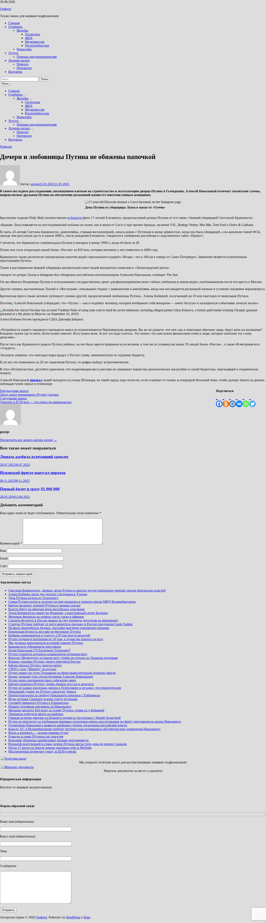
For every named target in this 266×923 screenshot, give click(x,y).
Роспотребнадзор (37, 45)
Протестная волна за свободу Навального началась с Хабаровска (54, 695)
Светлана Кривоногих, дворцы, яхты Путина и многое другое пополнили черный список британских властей (86, 590)
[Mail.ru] (232, 400)
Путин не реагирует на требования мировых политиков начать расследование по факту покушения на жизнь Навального (94, 721)
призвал (35, 380)
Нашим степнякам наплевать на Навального (39, 706)
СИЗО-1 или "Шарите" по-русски (32, 669)
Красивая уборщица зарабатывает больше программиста (48, 740)
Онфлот (5, 9)
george (35, 184)
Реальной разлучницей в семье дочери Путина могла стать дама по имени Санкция (67, 744)
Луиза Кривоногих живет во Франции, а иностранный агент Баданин (58, 613)
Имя (3, 550)
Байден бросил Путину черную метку (35, 665)
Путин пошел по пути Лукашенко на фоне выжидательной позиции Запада (62, 673)
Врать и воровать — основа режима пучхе (38, 732)
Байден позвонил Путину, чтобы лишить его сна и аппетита (51, 684)
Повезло (22, 64)
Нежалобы (24, 49)
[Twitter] (252, 400)
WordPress (73, 917)
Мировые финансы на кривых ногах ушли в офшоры (46, 616)
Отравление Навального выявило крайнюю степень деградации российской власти (67, 725)
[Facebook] (219, 400)
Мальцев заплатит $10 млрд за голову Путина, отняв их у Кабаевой (56, 710)
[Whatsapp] (246, 400)
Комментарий (11, 543)
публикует (75, 218)
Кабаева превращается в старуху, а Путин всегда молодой (49, 635)
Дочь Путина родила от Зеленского (33, 598)
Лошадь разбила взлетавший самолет (34, 456)
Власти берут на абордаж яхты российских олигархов (46, 609)
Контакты (15, 71)
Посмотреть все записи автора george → (28, 440)
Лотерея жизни (19, 60)
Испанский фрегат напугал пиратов (32, 472)
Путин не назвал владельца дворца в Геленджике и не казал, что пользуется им (64, 688)
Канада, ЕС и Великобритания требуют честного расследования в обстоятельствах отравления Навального (84, 729)
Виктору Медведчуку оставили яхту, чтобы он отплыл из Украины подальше (63, 658)
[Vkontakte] (239, 400)
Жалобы (22, 30)
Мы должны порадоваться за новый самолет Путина (45, 643)
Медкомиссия (34, 41)
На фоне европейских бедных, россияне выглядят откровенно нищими (58, 628)
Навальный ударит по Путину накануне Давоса (42, 691)
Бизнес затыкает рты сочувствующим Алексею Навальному (50, 676)
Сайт (3, 566)
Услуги (13, 53)
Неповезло (24, 68)
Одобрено (15, 27)
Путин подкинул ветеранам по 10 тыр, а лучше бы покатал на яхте (55, 639)
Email (4, 558)
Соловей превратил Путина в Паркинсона (38, 703)
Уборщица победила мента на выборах (35, 714)
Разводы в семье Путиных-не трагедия (35, 736)
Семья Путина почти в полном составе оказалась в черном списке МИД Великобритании (72, 601)
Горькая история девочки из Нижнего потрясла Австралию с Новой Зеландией (64, 718)
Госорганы (32, 34)
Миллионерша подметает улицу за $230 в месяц (42, 751)
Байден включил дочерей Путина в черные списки (44, 605)
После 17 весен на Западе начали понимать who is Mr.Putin (49, 747)
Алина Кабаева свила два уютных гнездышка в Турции (47, 594)
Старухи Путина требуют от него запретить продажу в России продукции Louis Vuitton (70, 624)
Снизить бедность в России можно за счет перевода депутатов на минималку (63, 620)
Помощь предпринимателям (37, 56)
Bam (87, 917)
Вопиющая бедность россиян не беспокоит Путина (44, 631)
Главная (14, 23)
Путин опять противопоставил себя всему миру (42, 680)
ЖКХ (29, 38)
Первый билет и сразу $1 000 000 (30, 489)
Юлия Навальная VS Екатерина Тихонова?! (39, 650)
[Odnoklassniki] (226, 400)
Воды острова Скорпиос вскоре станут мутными (42, 699)
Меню (5, 83)
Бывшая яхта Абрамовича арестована (34, 646)
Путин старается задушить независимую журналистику (47, 654)
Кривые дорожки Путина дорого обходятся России (44, 661)
